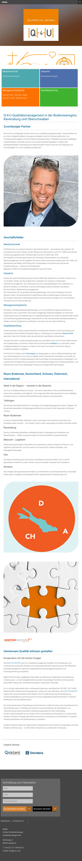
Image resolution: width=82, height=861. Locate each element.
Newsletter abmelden (42, 809)
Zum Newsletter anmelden (14, 809)
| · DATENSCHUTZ (17, 821)
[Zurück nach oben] (79, 858)
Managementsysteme (15, 305)
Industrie (8, 273)
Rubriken (54, 343)
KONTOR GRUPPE (13, 663)
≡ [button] (80, 1)
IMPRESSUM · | (6, 821)
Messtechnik (68, 333)
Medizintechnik (12, 244)
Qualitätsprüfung (12, 325)
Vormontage (30, 354)
